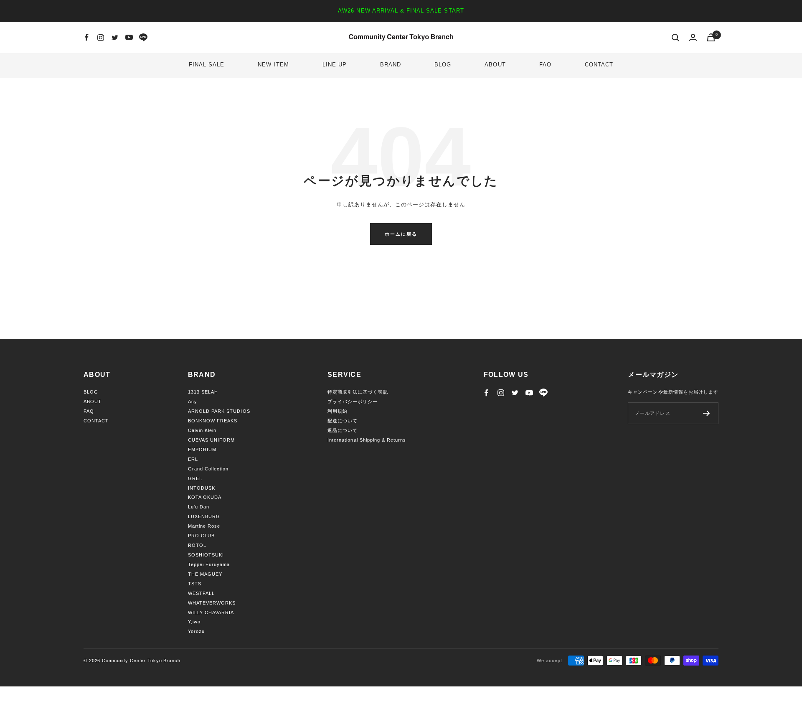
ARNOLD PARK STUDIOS (219, 411)
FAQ (545, 64)
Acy (192, 401)
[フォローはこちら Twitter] (115, 37)
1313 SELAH (203, 391)
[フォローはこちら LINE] (143, 37)
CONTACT (599, 64)
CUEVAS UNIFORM (211, 439)
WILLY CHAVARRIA (211, 612)
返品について (342, 430)
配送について (342, 420)
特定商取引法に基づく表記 (357, 391)
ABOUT (495, 64)
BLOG (442, 64)
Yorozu (196, 631)
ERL (193, 459)
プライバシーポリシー (352, 401)
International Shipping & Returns (366, 439)
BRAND (390, 64)
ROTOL (197, 545)
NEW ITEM (273, 64)
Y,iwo (194, 621)
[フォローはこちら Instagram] (101, 37)
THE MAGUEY (205, 574)
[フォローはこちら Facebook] (86, 37)
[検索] (675, 37)
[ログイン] (693, 37)
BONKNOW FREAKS (213, 420)
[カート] (711, 37)
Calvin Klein (202, 430)
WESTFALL (201, 593)
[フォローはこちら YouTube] (129, 37)
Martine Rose (204, 526)
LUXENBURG (204, 516)
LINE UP (334, 64)
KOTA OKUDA (204, 497)
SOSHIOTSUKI (206, 554)
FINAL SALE (206, 64)
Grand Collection (208, 468)
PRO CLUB (201, 535)
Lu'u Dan (198, 506)
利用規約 (337, 411)
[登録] (706, 413)
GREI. (195, 478)
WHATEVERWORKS (212, 602)
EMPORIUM (202, 449)
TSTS (194, 583)
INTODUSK (201, 487)
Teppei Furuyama (209, 564)
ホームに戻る (401, 233)
